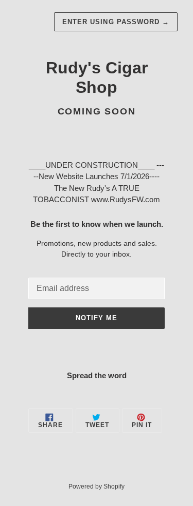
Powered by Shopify (96, 486)
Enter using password (115, 22)
